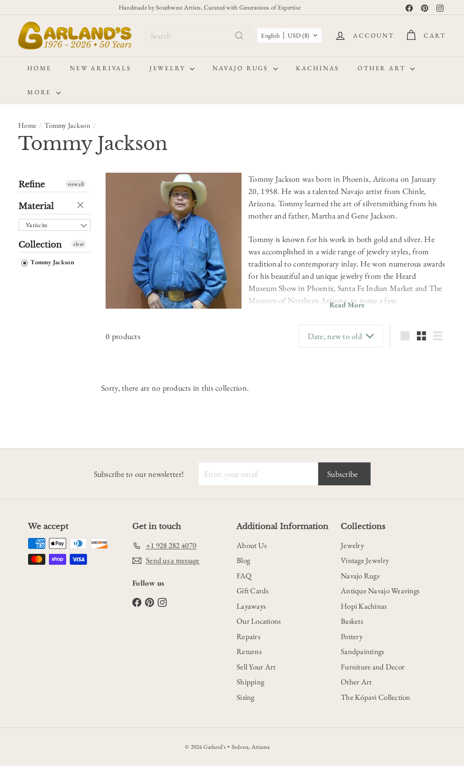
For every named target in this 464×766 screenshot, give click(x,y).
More (40, 92)
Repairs (248, 636)
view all (76, 184)
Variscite (36, 225)
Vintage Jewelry (365, 560)
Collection (40, 245)
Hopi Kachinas (364, 606)
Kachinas (317, 68)
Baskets (352, 621)
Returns (249, 651)
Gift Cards (253, 591)
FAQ (244, 576)
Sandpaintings (362, 651)
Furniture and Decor (373, 667)
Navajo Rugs (242, 68)
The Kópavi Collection (376, 697)
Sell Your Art (256, 667)
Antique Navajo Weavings (380, 591)
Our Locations (259, 621)
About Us (251, 545)
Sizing (246, 697)
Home (39, 68)
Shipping (250, 682)
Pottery (351, 636)
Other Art (383, 68)
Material (36, 206)
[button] (289, 35)
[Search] (239, 35)
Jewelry (169, 68)
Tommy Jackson (67, 125)
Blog (243, 560)
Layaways (251, 606)
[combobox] (197, 35)
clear (81, 205)
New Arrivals (100, 68)
